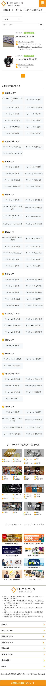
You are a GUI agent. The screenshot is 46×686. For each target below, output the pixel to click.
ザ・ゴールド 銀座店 (12, 345)
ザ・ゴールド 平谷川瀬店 (33, 224)
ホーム (4, 624)
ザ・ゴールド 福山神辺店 (33, 385)
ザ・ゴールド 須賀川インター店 (12, 216)
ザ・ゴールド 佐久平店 (33, 286)
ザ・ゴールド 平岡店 (12, 114)
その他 (37, 463)
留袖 (15, 477)
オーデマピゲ (17, 495)
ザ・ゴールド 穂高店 (12, 292)
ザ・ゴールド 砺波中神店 (33, 319)
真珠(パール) (28, 463)
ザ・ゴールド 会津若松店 (33, 200)
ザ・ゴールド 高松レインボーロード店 (12, 420)
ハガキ (5, 512)
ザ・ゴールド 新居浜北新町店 (12, 427)
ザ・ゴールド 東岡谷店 (12, 299)
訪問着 (5, 479)
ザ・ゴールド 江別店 (34, 114)
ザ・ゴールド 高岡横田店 (12, 325)
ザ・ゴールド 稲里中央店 (33, 279)
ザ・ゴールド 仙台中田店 (12, 186)
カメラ (26, 512)
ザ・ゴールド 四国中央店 (33, 420)
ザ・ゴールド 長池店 (12, 279)
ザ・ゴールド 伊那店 (12, 305)
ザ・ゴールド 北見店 (34, 127)
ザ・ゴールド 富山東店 (12, 319)
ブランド (21, 44)
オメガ (5, 498)
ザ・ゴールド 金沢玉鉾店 (33, 332)
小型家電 (27, 514)
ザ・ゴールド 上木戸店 (26, 42)
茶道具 (26, 479)
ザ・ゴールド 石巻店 (34, 167)
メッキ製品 (17, 461)
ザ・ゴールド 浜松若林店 (12, 365)
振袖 (4, 477)
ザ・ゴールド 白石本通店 (33, 107)
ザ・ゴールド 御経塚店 (33, 325)
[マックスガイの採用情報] (12, 575)
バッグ (37, 495)
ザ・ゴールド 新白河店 (33, 216)
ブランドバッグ (31, 44)
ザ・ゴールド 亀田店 (34, 246)
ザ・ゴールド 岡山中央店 (33, 379)
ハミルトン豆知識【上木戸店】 (26, 59)
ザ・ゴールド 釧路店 (12, 133)
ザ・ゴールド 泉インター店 (34, 173)
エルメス (27, 495)
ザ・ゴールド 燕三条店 (33, 253)
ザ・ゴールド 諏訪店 (34, 299)
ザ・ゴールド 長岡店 (34, 259)
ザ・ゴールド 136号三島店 (12, 359)
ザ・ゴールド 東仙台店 (33, 180)
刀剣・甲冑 (38, 479)
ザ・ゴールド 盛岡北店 (33, 147)
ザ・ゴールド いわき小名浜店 (12, 224)
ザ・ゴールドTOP (12, 524)
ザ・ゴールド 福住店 (12, 107)
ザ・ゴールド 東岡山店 (12, 379)
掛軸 (26, 477)
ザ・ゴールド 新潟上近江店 (12, 253)
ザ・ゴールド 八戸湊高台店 (12, 147)
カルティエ (17, 498)
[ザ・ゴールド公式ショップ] (34, 575)
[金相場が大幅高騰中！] (12, 539)
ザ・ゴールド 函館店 (34, 120)
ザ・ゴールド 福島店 (12, 200)
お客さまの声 (7, 654)
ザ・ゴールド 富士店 (34, 359)
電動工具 (37, 514)
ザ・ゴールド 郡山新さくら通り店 (12, 208)
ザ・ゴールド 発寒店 (34, 100)
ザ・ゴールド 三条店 (12, 259)
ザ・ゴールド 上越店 (34, 266)
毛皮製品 (16, 479)
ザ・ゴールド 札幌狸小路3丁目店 (12, 100)
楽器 (36, 512)
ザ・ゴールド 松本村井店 (33, 292)
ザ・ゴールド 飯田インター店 (34, 305)
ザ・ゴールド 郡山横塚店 (33, 207)
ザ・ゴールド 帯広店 (34, 133)
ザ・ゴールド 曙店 (12, 398)
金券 (15, 512)
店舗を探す (6, 660)
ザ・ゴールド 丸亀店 (34, 412)
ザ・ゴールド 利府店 (12, 173)
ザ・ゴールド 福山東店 (12, 392)
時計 (27, 67)
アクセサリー (28, 497)
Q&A (3, 666)
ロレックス (6, 495)
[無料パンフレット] (34, 551)
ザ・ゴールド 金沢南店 (12, 332)
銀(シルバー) (7, 461)
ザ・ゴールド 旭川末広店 (12, 127)
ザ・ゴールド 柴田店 (34, 186)
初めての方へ (7, 631)
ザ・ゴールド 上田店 (12, 286)
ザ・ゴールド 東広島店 (33, 392)
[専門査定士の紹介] (12, 551)
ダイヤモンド (28, 460)
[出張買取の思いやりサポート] (34, 539)
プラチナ (16, 459)
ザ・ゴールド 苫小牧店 (12, 120)
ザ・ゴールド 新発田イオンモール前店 (12, 239)
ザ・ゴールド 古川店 (12, 167)
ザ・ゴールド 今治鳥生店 (12, 434)
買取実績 (5, 648)
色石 (36, 459)
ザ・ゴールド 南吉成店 (12, 180)
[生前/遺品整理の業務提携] (12, 563)
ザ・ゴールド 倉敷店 (12, 385)
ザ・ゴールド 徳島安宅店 (33, 434)
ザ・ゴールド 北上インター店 (12, 153)
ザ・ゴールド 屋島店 (12, 412)
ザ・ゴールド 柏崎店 (12, 266)
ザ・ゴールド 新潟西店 (12, 246)
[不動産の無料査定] (34, 563)
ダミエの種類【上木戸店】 (25, 36)
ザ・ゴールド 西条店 (34, 427)
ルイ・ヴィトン (26, 49)
